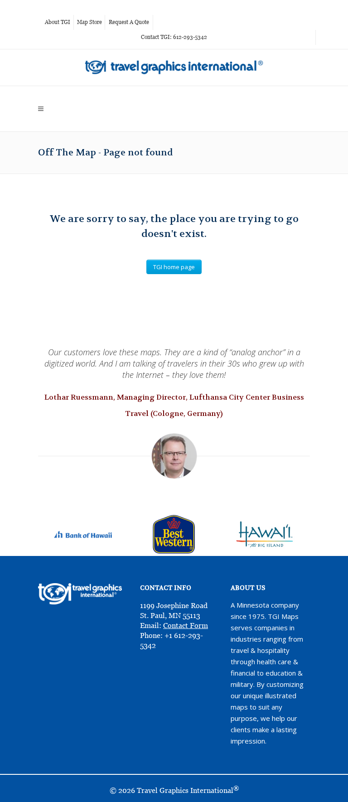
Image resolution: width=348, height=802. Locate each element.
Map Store (89, 22)
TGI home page (174, 267)
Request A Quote (129, 22)
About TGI (57, 22)
